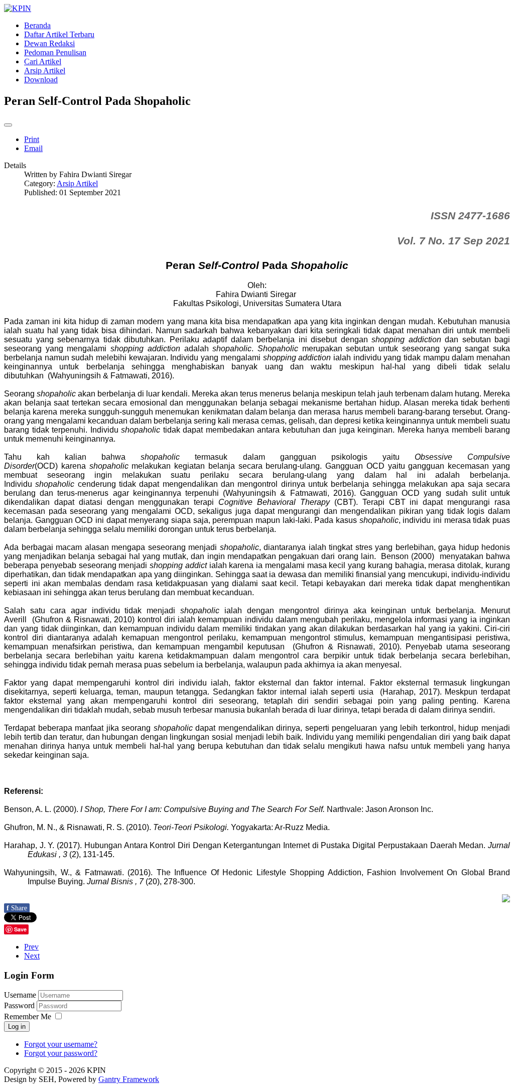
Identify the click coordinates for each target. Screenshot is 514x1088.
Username (20, 995)
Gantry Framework (128, 1079)
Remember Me (27, 1016)
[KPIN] (17, 8)
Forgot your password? (60, 1053)
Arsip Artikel (77, 183)
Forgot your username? (60, 1044)
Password (20, 1005)
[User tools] (8, 124)
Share (17, 908)
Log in (17, 1026)
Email (33, 148)
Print (31, 139)
